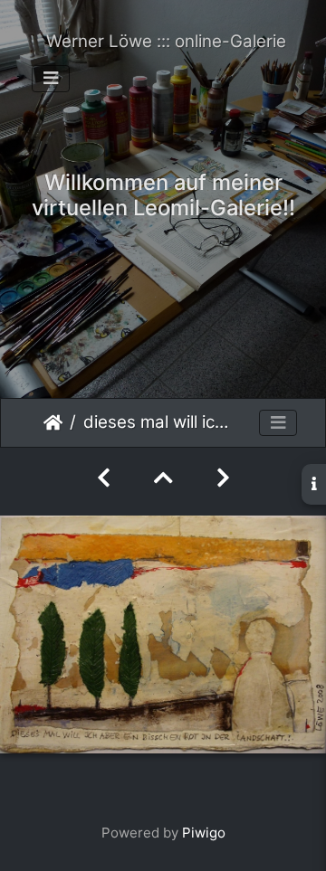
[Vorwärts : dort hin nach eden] (223, 478)
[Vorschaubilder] (163, 478)
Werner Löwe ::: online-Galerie (166, 41)
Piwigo (203, 832)
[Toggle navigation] (51, 78)
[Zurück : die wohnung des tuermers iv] (103, 478)
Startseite (52, 422)
